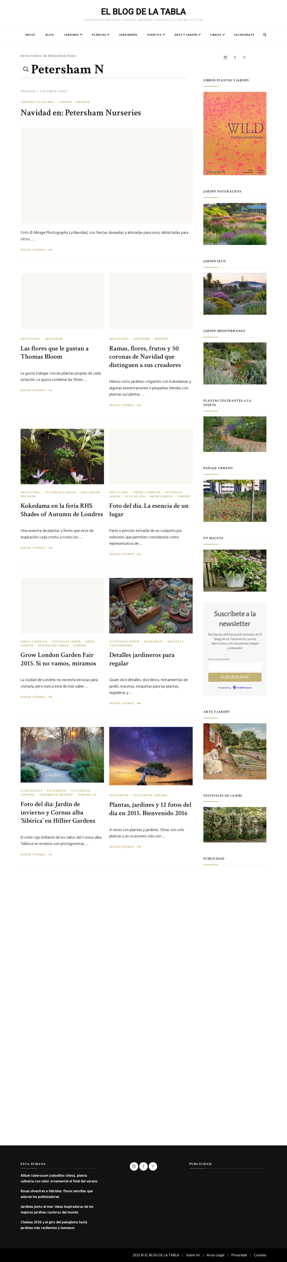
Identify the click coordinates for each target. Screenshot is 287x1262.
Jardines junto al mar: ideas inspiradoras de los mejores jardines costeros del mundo (57, 1209)
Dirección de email (218, 659)
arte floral (30, 339)
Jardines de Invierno (56, 795)
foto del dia (135, 496)
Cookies (260, 1255)
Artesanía (142, 339)
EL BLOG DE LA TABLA (143, 12)
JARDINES (71, 35)
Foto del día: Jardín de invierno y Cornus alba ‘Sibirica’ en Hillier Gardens (58, 812)
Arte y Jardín (185, 35)
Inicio (30, 35)
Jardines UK (87, 795)
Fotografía (56, 791)
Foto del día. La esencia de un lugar (149, 509)
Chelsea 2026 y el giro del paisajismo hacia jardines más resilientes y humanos (54, 1225)
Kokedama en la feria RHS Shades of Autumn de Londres (62, 509)
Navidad (83, 102)
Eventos (154, 35)
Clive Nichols (31, 791)
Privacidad (239, 1255)
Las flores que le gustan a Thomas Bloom (55, 352)
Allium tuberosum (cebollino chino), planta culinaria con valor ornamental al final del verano (59, 1178)
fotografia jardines (150, 795)
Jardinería (128, 35)
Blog (49, 35)
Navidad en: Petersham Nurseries (81, 112)
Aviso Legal (215, 1255)
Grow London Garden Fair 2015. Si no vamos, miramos (58, 659)
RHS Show (28, 496)
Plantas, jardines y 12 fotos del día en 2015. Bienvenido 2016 (150, 808)
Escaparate (244, 35)
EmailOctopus (243, 688)
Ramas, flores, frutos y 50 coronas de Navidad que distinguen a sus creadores (145, 356)
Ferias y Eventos (147, 492)
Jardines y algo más (37, 102)
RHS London (90, 492)
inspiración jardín (53, 646)
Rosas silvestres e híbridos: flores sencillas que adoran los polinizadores (57, 1194)
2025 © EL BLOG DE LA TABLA (156, 1255)
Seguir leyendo (33, 250)
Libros (215, 35)
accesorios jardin (124, 642)
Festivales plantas (60, 492)
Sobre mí (193, 1255)
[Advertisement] (234, 933)
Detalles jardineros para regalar (142, 659)
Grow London (161, 496)
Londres (65, 102)
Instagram (54, 339)
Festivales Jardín (66, 642)
